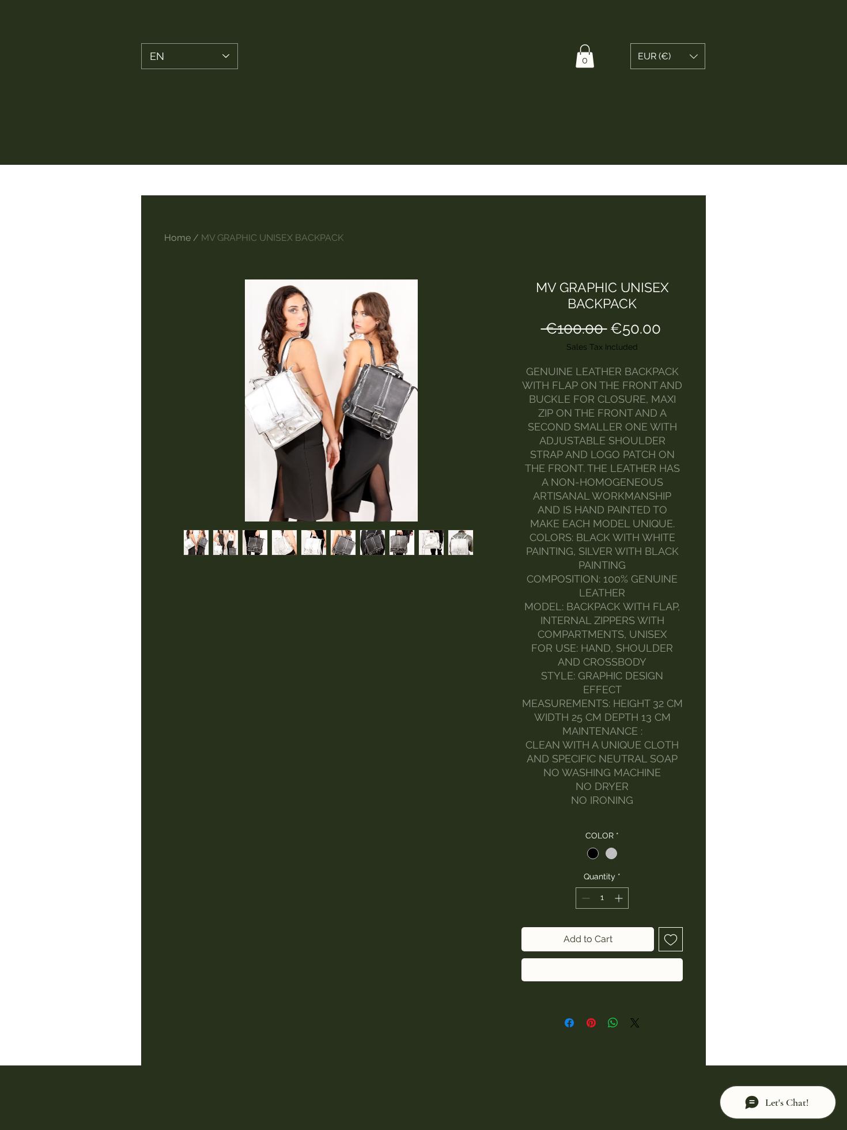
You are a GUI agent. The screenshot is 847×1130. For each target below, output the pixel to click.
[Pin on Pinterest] (591, 1023)
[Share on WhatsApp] (613, 1023)
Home (177, 237)
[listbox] (667, 56)
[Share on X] (635, 1023)
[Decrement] (584, 898)
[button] (585, 56)
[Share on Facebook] (569, 1023)
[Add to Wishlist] (671, 939)
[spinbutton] (602, 898)
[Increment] (619, 898)
